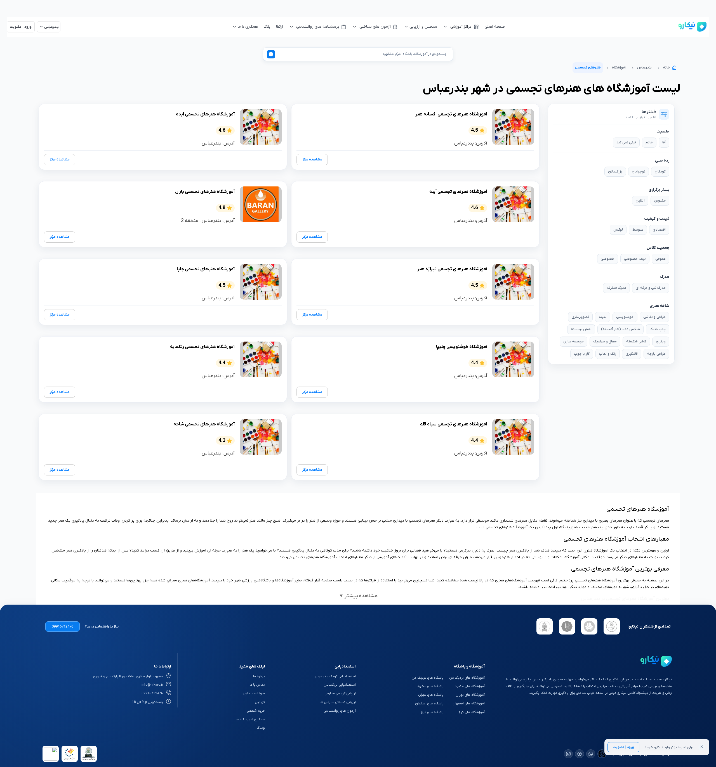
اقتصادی (659, 229)
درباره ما (259, 676)
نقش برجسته (581, 329)
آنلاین (640, 200)
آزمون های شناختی (375, 26)
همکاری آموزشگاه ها (250, 719)
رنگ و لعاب (607, 353)
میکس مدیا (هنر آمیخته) (620, 329)
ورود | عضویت (623, 747)
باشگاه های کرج (432, 712)
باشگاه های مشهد (430, 686)
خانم (649, 142)
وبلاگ (261, 728)
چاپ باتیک (657, 329)
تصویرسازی (580, 316)
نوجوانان (638, 171)
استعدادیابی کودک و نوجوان (335, 676)
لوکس (618, 229)
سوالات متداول (254, 693)
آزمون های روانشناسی (340, 711)
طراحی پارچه (656, 353)
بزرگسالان (615, 171)
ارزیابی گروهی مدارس (340, 693)
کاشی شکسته (636, 341)
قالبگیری (632, 353)
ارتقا (279, 26)
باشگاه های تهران (431, 695)
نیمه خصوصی (635, 258)
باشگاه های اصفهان (429, 703)
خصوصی (607, 258)
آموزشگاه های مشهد (470, 686)
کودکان (660, 171)
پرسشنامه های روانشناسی (317, 26)
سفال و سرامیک (605, 341)
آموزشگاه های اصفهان (469, 703)
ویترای (661, 341)
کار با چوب (582, 353)
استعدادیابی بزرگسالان (340, 685)
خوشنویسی (625, 316)
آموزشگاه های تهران (470, 695)
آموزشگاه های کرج (471, 712)
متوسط (637, 229)
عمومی (660, 258)
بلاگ (266, 26)
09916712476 (62, 626)
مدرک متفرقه (616, 287)
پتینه (603, 316)
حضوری (660, 200)
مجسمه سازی (573, 341)
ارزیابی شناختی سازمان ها (338, 702)
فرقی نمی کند (626, 142)
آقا (664, 142)
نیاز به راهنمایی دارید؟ (102, 626)
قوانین (260, 702)
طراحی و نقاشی (654, 316)
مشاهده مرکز (312, 159)
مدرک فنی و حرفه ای (651, 287)
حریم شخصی (255, 711)
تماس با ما (257, 685)
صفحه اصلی (495, 26)
